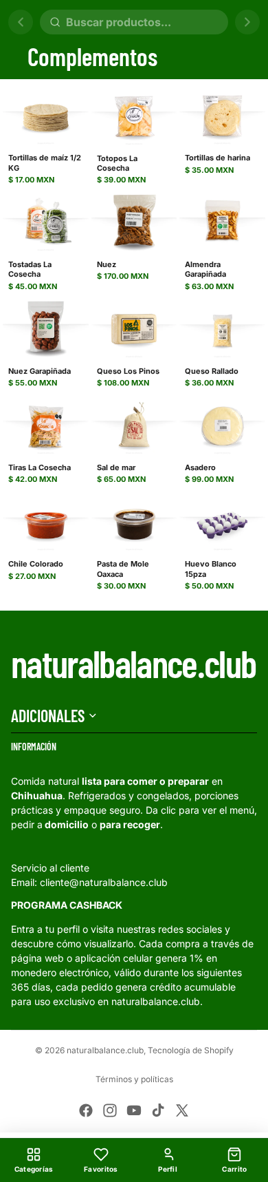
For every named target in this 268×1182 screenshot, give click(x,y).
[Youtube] (134, 1110)
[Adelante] (247, 22)
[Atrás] (20, 22)
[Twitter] (182, 1110)
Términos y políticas (134, 1079)
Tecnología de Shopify (191, 1050)
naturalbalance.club (105, 1050)
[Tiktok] (158, 1110)
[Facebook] (86, 1110)
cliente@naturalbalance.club (104, 882)
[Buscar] (134, 22)
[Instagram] (110, 1110)
